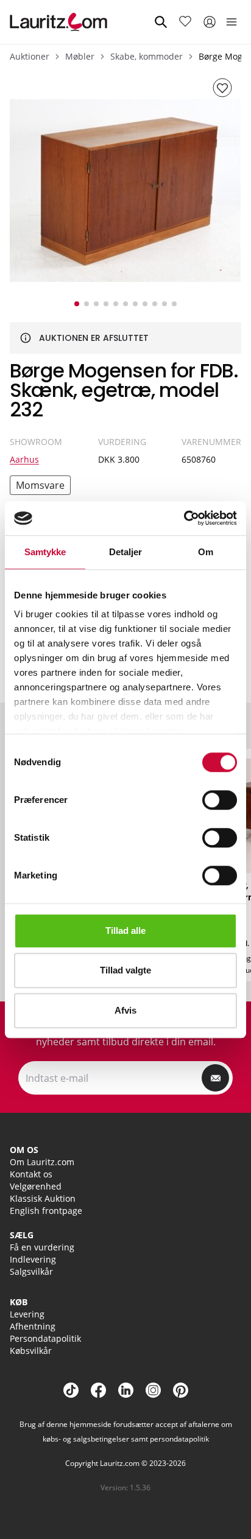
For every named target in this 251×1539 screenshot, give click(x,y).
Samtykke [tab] (45, 552)
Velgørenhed (36, 1186)
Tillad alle (125, 930)
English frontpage (46, 1210)
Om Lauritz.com (42, 1162)
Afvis (125, 1010)
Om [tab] (205, 552)
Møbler (79, 56)
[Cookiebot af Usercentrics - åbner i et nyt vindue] (183, 518)
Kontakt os (31, 1174)
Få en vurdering (42, 1247)
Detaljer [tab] (126, 552)
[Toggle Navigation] (231, 22)
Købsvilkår (31, 1350)
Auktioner (29, 56)
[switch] (219, 800)
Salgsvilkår (31, 1271)
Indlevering (33, 1259)
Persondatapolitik (45, 1338)
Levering (27, 1314)
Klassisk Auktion (43, 1198)
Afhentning (32, 1326)
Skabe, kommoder (146, 56)
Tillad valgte (125, 970)
